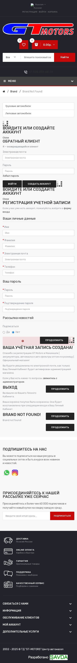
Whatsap (6, 472)
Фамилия (9, 240)
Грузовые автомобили (18, 106)
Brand (13, 91)
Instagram (14, 472)
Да (8, 332)
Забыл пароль (11, 175)
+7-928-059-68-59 (41, 72)
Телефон (9, 266)
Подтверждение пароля (18, 303)
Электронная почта (14, 151)
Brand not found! (32, 91)
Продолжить (60, 427)
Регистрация (29, 12)
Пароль (7, 165)
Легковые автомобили (18, 113)
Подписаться (11, 326)
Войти (42, 12)
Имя (6, 227)
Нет (18, 332)
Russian (39, 4)
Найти (65, 57)
